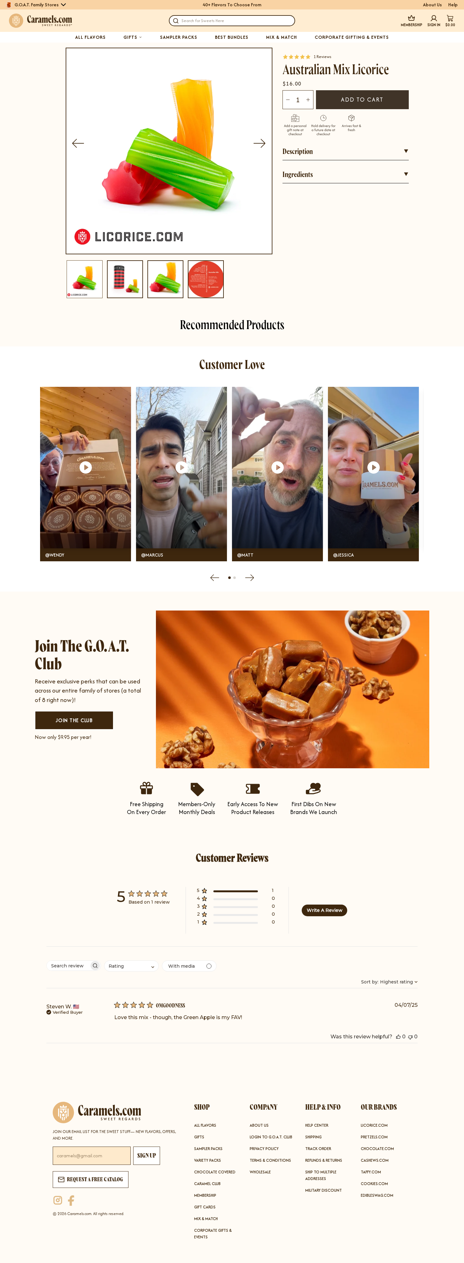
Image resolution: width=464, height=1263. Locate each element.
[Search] (176, 21)
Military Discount (323, 1190)
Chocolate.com (377, 1149)
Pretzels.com (374, 1137)
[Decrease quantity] (288, 100)
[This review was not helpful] (410, 1037)
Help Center (316, 1125)
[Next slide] (249, 577)
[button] (236, 892)
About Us (432, 5)
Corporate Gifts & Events (213, 1233)
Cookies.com (374, 1184)
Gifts (199, 1137)
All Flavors (205, 1125)
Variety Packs (207, 1160)
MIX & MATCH (281, 37)
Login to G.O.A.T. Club (271, 1137)
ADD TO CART (362, 99)
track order (318, 1149)
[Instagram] (58, 1200)
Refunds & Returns (323, 1160)
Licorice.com (374, 1125)
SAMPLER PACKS (178, 37)
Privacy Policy (264, 1149)
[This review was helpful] (398, 1037)
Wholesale (260, 1172)
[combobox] (131, 965)
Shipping (313, 1137)
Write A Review (324, 910)
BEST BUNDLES (231, 37)
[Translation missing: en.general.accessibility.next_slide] (259, 143)
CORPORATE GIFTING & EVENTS (352, 37)
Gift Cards (205, 1207)
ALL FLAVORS (90, 37)
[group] (85, 279)
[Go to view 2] (234, 577)
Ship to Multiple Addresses (320, 1175)
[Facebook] (71, 1200)
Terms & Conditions (270, 1160)
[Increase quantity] (308, 100)
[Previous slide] (214, 577)
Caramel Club (207, 1184)
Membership (205, 1195)
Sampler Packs (208, 1149)
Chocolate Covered (214, 1172)
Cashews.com (375, 1160)
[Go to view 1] (229, 577)
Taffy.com (371, 1172)
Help (453, 5)
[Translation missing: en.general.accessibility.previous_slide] (78, 143)
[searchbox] (68, 966)
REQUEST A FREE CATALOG (95, 1179)
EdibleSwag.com (377, 1195)
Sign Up (146, 1156)
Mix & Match (206, 1219)
